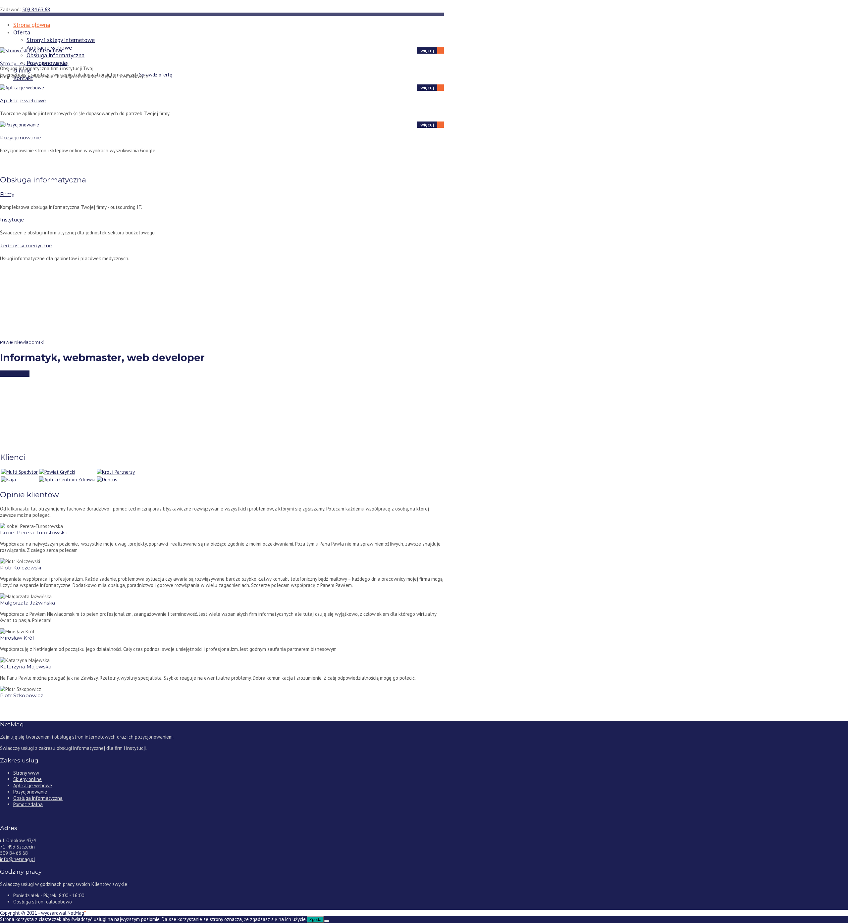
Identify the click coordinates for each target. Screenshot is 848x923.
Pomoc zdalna (28, 804)
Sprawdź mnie (14, 373)
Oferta (21, 32)
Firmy (7, 194)
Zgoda (315, 919)
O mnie (22, 70)
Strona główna (31, 24)
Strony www (26, 773)
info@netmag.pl (17, 859)
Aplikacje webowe (23, 100)
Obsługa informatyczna (55, 55)
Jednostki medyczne (26, 245)
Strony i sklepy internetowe (60, 40)
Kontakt (23, 78)
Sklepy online (27, 779)
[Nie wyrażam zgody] (326, 921)
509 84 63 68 (36, 9)
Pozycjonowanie (46, 63)
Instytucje (12, 220)
